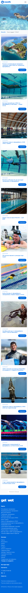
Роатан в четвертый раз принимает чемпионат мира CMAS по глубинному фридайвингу (13, 65)
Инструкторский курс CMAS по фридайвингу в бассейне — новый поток (12, 104)
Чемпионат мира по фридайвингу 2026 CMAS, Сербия (13, 142)
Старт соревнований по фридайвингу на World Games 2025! (13, 483)
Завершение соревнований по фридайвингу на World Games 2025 (12, 445)
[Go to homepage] (6, 2)
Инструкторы (5, 564)
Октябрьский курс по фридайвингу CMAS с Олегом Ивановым (12, 331)
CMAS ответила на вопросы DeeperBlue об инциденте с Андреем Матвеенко (13, 369)
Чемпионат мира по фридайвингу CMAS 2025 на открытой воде (13, 407)
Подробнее (23, 70)
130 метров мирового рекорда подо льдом (12, 256)
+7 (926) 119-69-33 (6, 570)
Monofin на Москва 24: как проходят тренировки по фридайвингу (12, 180)
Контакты (4, 567)
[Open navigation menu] (25, 2)
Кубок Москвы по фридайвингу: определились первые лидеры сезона (13, 294)
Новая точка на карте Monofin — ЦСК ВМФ (13, 218)
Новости (3, 576)
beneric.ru (15, 590)
